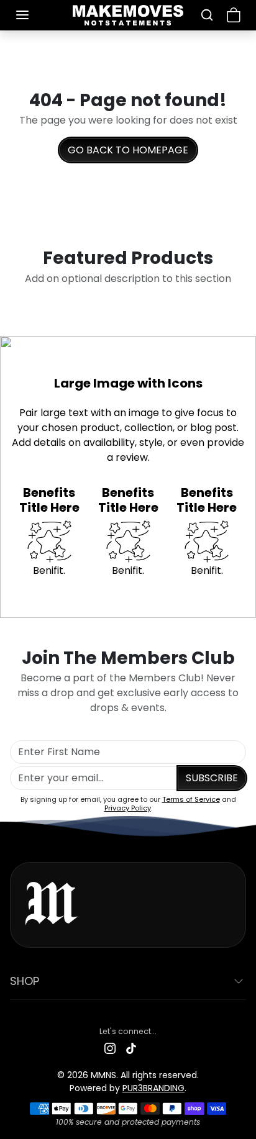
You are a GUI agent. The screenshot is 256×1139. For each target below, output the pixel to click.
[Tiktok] (131, 1047)
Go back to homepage (128, 150)
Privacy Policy (127, 808)
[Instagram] (110, 1047)
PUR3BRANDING (153, 1088)
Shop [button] (24, 981)
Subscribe (212, 778)
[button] (34, 15)
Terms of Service (191, 799)
